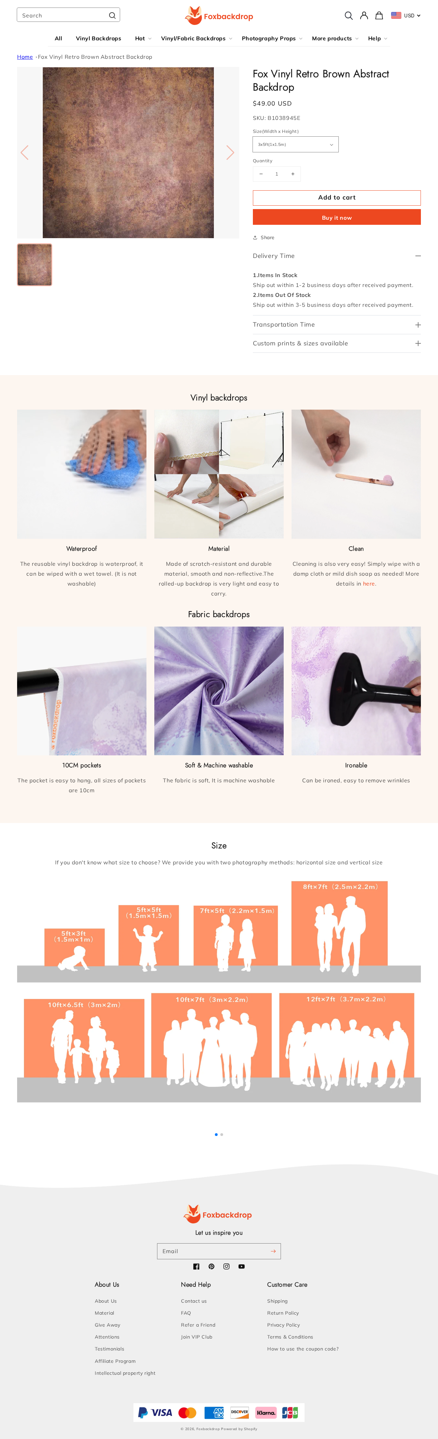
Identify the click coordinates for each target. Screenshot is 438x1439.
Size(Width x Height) (276, 131)
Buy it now (337, 217)
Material (104, 1313)
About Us (106, 1301)
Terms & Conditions (290, 1337)
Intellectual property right (125, 1373)
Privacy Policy (283, 1325)
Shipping (277, 1301)
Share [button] (268, 237)
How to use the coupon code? (302, 1349)
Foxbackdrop (208, 1429)
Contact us (194, 1301)
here (369, 583)
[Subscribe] (273, 1251)
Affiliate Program (115, 1361)
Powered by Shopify (239, 1429)
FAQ (186, 1313)
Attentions (107, 1337)
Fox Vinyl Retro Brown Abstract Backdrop (95, 56)
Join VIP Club (196, 1337)
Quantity (262, 160)
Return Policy (283, 1313)
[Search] (112, 15)
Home (25, 56)
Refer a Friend (198, 1325)
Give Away (107, 1325)
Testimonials (109, 1349)
